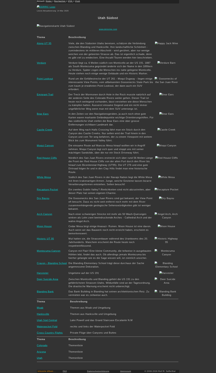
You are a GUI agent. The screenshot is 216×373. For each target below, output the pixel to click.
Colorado (42, 345)
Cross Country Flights (50, 332)
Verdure (41, 62)
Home (49, 1)
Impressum (125, 371)
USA (70, 1)
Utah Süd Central (47, 320)
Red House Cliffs (47, 157)
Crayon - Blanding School (52, 263)
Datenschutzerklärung (98, 371)
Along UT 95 (44, 43)
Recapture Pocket (47, 189)
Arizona (41, 351)
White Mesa (44, 177)
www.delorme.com (108, 29)
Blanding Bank (45, 291)
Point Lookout (45, 78)
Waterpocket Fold (47, 326)
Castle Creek (44, 129)
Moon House (44, 226)
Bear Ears (43, 113)
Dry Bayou (43, 198)
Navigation (60, 1)
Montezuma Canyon (48, 250)
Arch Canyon (44, 214)
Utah (77, 1)
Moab (40, 307)
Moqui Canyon (45, 145)
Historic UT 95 (45, 238)
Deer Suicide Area (47, 279)
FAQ (65, 371)
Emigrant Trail (45, 94)
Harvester (43, 273)
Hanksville (43, 314)
